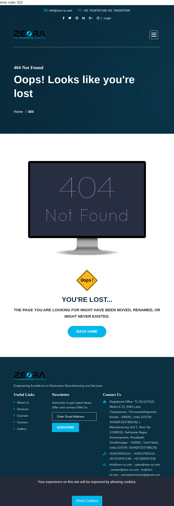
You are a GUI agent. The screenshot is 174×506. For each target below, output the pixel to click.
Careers (22, 422)
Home (18, 112)
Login (107, 18)
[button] (154, 35)
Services (22, 409)
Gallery (22, 429)
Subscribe (65, 427)
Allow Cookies (87, 501)
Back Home (87, 331)
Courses (22, 415)
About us (23, 402)
